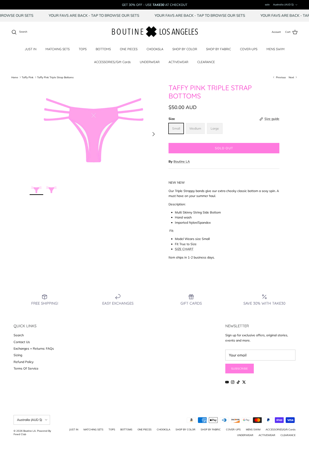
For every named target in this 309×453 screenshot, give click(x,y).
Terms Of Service (26, 368)
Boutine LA (182, 161)
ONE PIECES (129, 49)
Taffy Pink (27, 77)
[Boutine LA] (154, 32)
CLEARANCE (206, 62)
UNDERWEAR (149, 62)
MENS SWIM (275, 49)
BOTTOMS (103, 49)
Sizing (18, 355)
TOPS (83, 49)
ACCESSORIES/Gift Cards (112, 62)
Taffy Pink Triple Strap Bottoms (55, 77)
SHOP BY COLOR (184, 49)
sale (267, 4)
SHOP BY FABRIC (218, 49)
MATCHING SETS (57, 49)
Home (14, 77)
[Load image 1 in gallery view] (94, 132)
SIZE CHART (184, 249)
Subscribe (239, 368)
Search (19, 335)
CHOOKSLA (155, 49)
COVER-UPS (248, 49)
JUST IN (30, 49)
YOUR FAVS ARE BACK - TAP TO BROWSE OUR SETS (100, 15)
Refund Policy (23, 362)
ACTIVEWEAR (178, 62)
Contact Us (22, 342)
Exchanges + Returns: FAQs (34, 348)
